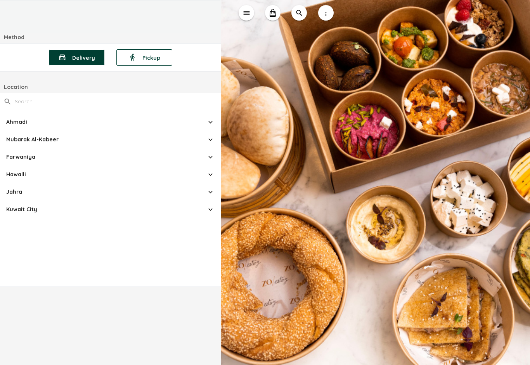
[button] (110, 122)
